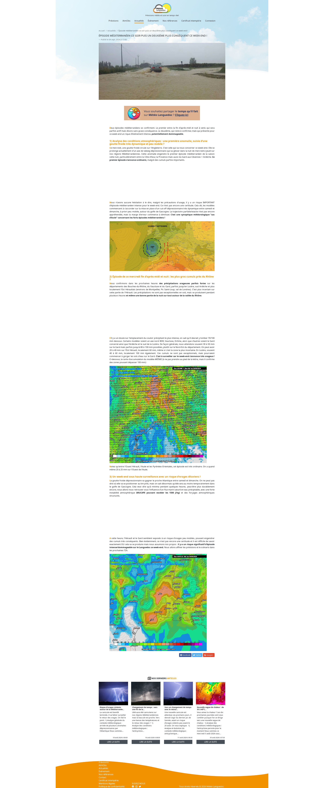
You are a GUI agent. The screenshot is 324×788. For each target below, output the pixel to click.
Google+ (209, 655)
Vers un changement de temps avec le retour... (178, 708)
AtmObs (126, 20)
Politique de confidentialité (111, 786)
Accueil (102, 30)
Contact (102, 777)
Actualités (139, 20)
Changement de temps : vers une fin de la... (144, 708)
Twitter (198, 655)
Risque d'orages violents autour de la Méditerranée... (112, 708)
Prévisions (113, 20)
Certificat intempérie (191, 20)
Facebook (186, 655)
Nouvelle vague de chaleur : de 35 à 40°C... (210, 708)
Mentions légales (107, 783)
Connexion (210, 20)
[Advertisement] (162, 181)
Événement (153, 20)
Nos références (170, 20)
